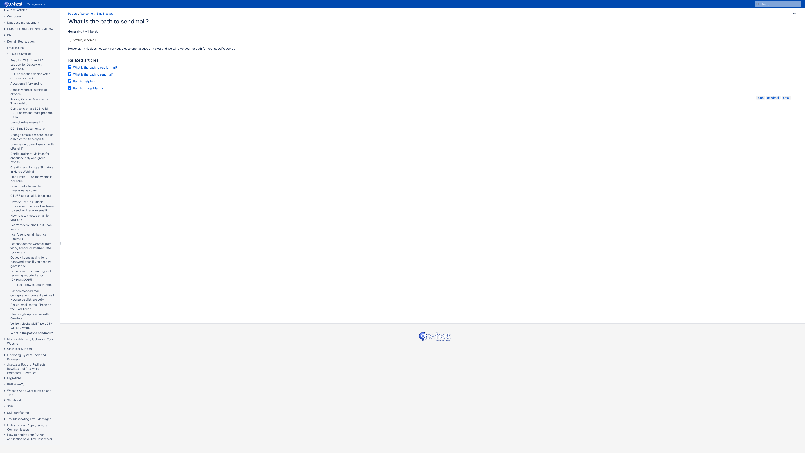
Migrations (14, 378)
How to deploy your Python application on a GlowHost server (29, 437)
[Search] (758, 4)
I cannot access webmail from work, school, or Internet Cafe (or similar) (30, 248)
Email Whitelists (20, 54)
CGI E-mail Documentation (28, 128)
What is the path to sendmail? (31, 333)
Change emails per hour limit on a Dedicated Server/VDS (31, 137)
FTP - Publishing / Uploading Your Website (30, 341)
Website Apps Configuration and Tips (29, 393)
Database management (23, 22)
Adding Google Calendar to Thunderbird (29, 101)
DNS (10, 35)
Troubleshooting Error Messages (29, 419)
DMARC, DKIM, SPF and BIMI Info (30, 29)
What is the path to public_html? (95, 67)
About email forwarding (26, 83)
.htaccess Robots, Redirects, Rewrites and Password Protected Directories (26, 369)
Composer (14, 16)
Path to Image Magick (88, 88)
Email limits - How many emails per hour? (31, 179)
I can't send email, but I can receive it (29, 236)
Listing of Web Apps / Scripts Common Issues (27, 427)
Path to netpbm (84, 81)
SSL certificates (18, 412)
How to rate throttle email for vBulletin (30, 217)
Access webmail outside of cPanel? (28, 92)
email (786, 97)
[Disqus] (430, 157)
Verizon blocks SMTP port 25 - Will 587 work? (31, 325)
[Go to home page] (13, 4)
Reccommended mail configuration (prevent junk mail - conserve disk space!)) (32, 295)
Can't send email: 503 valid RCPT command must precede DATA (31, 113)
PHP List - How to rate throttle (31, 284)
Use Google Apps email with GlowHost (29, 316)
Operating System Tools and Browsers (26, 357)
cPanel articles (17, 10)
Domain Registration (21, 41)
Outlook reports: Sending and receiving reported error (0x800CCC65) (30, 275)
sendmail (773, 97)
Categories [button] (34, 4)
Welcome (86, 13)
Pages (72, 13)
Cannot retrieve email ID (26, 122)
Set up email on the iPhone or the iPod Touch (30, 307)
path (760, 97)
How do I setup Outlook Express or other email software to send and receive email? (32, 206)
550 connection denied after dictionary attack (30, 76)
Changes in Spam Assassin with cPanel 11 (32, 146)
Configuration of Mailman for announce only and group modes (29, 158)
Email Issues (15, 47)
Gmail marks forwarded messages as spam (26, 188)
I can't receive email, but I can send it (31, 227)
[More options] (795, 13)
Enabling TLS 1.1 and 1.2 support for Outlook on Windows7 (26, 64)
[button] (4, 10)
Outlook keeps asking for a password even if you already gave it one (30, 262)
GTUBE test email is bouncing (30, 195)
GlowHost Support (19, 348)
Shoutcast (14, 400)
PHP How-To (15, 384)
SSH (10, 406)
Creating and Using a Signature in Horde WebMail (31, 169)
